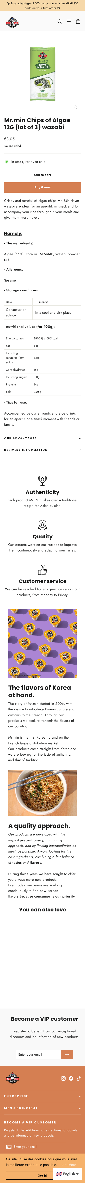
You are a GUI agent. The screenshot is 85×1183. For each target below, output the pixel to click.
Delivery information (26, 450)
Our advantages (20, 438)
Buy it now (42, 187)
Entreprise (16, 1096)
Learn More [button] (67, 1165)
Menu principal (21, 1108)
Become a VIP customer (30, 1122)
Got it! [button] (42, 1175)
